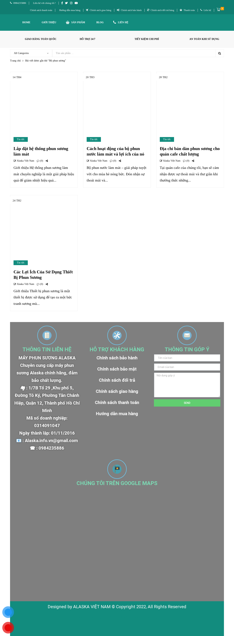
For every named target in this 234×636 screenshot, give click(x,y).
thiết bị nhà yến (117, 617)
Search (219, 53)
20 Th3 (90, 77)
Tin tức (20, 139)
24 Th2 (17, 200)
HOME (26, 22)
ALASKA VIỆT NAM (92, 606)
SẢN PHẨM (78, 22)
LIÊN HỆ (123, 22)
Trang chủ (15, 60)
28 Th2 (163, 77)
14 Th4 (17, 77)
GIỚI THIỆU (49, 22)
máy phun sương (89, 617)
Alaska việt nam (25, 160)
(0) (41, 160)
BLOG (100, 22)
